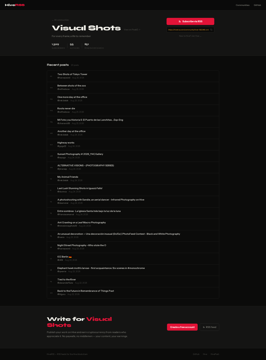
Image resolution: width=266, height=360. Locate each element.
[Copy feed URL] (211, 29)
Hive (15, 5)
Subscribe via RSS (192, 21)
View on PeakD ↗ (132, 29)
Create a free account (182, 327)
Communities (243, 5)
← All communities (60, 20)
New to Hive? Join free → (190, 36)
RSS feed (211, 327)
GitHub (257, 5)
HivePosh (215, 354)
